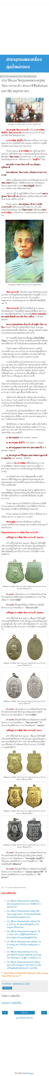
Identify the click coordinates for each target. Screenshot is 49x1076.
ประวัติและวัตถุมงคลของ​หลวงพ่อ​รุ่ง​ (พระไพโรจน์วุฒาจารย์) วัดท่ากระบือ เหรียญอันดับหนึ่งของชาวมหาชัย (24, 965)
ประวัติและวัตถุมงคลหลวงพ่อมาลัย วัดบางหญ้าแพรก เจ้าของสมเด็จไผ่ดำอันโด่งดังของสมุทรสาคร (24, 914)
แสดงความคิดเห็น (11, 1002)
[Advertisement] (24, 28)
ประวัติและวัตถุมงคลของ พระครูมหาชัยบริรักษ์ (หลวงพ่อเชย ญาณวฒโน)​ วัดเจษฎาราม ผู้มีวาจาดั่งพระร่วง (24, 955)
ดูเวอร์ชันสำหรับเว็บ (24, 1018)
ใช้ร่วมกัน (7, 988)
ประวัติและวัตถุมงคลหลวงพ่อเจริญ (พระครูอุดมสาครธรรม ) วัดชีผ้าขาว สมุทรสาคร (24, 904)
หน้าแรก (24, 1013)
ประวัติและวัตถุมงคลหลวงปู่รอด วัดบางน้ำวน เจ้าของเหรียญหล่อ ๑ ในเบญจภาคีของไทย (23, 924)
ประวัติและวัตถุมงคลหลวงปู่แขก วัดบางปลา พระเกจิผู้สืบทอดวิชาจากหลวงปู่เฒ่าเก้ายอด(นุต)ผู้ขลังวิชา (23, 934)
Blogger (30, 1073)
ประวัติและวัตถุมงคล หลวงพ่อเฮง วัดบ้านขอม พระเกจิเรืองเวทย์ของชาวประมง (24, 944)
